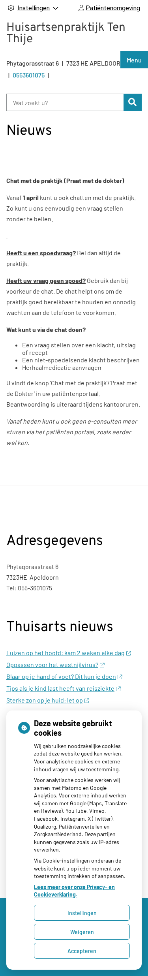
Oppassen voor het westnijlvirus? (52, 664)
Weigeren (82, 932)
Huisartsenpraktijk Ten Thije (66, 34)
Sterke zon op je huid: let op (44, 700)
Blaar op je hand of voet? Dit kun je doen (61, 676)
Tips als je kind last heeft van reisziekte (60, 688)
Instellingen (82, 913)
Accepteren (81, 951)
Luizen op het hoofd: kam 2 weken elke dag (65, 652)
